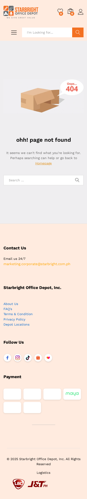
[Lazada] (48, 358)
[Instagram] (18, 358)
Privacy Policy (14, 319)
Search (78, 32)
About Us (10, 304)
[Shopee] (38, 358)
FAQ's (7, 309)
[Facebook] (7, 358)
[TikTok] (28, 358)
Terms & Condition (18, 314)
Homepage (43, 163)
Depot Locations (16, 324)
